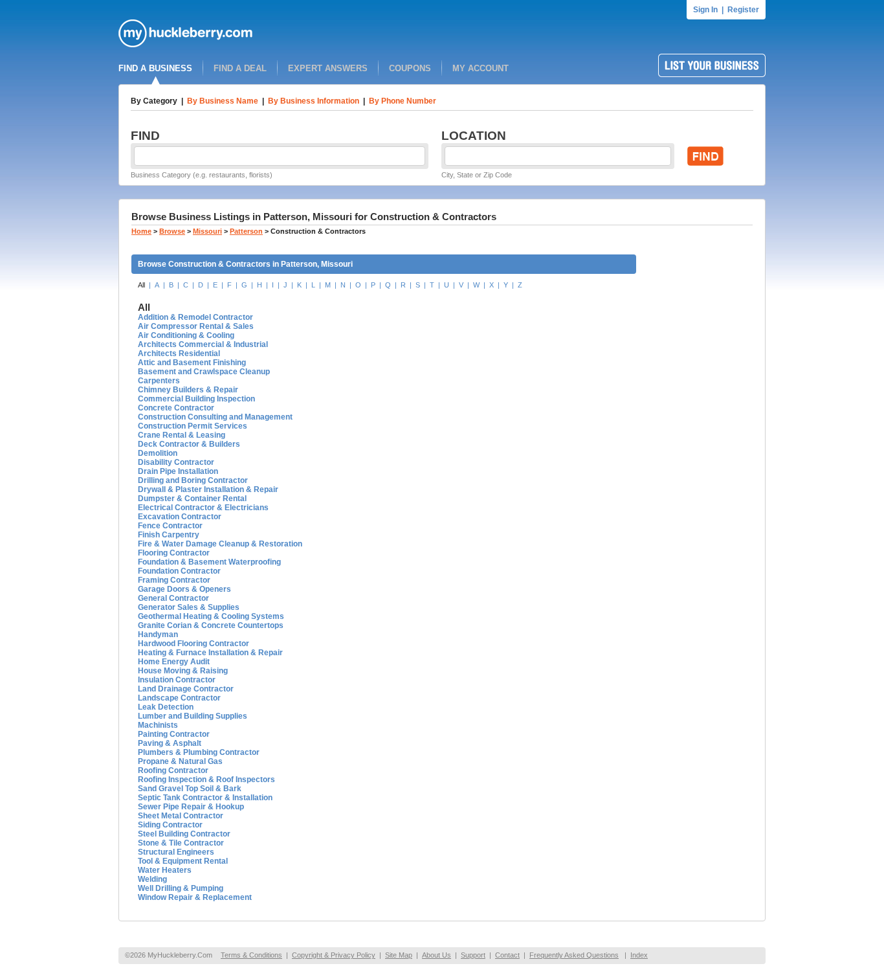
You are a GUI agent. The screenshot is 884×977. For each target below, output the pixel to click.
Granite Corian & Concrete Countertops (210, 625)
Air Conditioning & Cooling (186, 335)
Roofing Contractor (173, 770)
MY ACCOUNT (480, 68)
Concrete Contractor (176, 407)
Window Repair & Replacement (195, 897)
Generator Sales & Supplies (188, 607)
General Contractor (173, 598)
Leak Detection (165, 707)
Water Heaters (165, 870)
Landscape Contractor (179, 697)
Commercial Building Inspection (196, 398)
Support (473, 955)
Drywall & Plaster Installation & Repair (208, 489)
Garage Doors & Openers (184, 589)
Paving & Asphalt (169, 743)
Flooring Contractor (174, 552)
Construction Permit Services (192, 426)
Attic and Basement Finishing (192, 362)
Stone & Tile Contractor (181, 843)
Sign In (705, 9)
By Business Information (313, 101)
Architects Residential (179, 353)
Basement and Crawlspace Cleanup (204, 371)
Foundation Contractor (179, 571)
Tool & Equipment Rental (183, 861)
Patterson (246, 231)
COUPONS (410, 68)
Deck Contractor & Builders (189, 444)
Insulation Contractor (176, 679)
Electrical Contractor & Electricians (203, 507)
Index (639, 955)
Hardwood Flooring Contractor (193, 643)
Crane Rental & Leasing (181, 435)
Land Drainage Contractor (186, 688)
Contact (507, 955)
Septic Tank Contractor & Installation (205, 797)
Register (743, 9)
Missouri (207, 231)
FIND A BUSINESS (155, 68)
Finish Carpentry (168, 534)
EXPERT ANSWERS (328, 68)
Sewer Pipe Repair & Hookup (191, 806)
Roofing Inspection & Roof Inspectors (206, 779)
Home (141, 231)
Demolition (157, 453)
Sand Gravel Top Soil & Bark (189, 788)
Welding (152, 879)
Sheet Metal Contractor (180, 815)
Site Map (398, 955)
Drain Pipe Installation (178, 471)
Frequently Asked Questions (574, 955)
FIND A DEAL (240, 68)
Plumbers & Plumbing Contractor (199, 752)
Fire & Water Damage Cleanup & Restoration (220, 543)
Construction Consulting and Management (215, 416)
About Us (436, 955)
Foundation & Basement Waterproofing (209, 562)
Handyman (158, 634)
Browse (172, 231)
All (141, 285)
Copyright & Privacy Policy (333, 955)
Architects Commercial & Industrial (203, 344)
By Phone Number (402, 101)
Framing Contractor (174, 580)
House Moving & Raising (183, 670)
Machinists (158, 725)
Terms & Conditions (251, 955)
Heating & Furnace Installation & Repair (210, 652)
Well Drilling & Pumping (180, 888)
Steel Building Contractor (184, 833)
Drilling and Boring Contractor (193, 480)
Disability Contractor (176, 462)
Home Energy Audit (174, 661)
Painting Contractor (174, 734)
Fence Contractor (170, 525)
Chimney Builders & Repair (188, 389)
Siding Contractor (170, 824)
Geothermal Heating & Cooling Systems (211, 616)
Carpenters (159, 380)
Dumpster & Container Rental (192, 498)
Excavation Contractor (179, 516)
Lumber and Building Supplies (192, 716)
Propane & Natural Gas (180, 761)
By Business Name (222, 101)
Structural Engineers (176, 852)
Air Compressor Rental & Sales (196, 326)
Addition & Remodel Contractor (195, 317)
